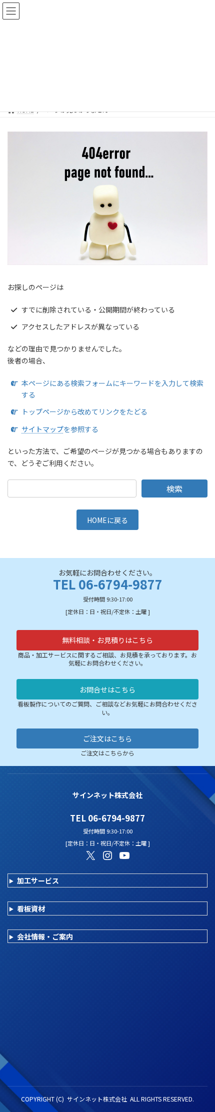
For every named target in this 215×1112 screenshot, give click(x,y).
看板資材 (31, 909)
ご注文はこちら (107, 739)
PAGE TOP (199, 1069)
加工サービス (38, 881)
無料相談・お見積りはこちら (107, 640)
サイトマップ (43, 429)
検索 (174, 488)
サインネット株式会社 (97, 1098)
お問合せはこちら (108, 689)
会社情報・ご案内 (45, 937)
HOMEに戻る (107, 520)
